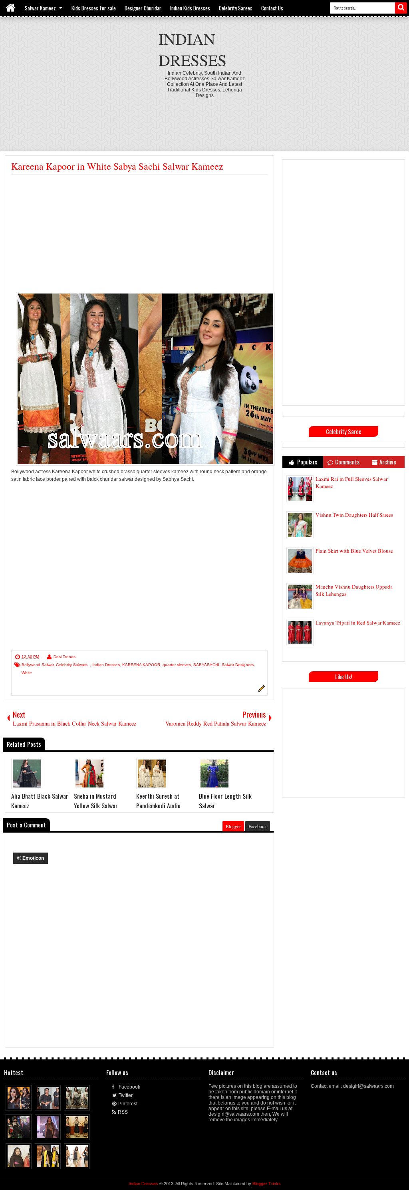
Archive (387, 462)
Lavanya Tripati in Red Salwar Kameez (358, 622)
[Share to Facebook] (10, 1103)
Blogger (233, 826)
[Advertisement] (204, 120)
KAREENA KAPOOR (141, 664)
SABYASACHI (206, 664)
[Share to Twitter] (18, 1103)
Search (401, 8)
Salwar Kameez (40, 8)
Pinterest (127, 1104)
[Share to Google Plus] (26, 1103)
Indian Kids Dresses (190, 8)
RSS (123, 1112)
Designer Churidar (143, 8)
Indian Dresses (192, 49)
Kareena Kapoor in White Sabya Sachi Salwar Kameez (117, 166)
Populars (306, 462)
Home (11, 8)
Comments (347, 462)
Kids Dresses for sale (93, 8)
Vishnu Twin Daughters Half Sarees (354, 514)
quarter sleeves (177, 664)
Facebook (257, 826)
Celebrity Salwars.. (73, 664)
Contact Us (272, 8)
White (27, 672)
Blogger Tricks (266, 1183)
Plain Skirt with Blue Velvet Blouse (354, 550)
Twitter (126, 1095)
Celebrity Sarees (235, 8)
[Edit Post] (260, 690)
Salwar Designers (238, 664)
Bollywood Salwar (38, 664)
